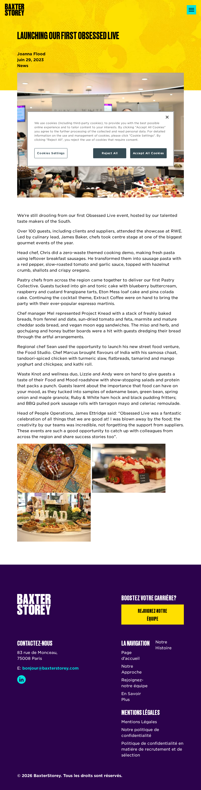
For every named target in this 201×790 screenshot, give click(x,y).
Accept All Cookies (148, 153)
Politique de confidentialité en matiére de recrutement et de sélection (152, 749)
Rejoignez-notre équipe (152, 614)
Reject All (110, 153)
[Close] (167, 117)
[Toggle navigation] (191, 9)
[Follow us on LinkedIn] (21, 679)
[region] (100, 139)
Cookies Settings (50, 153)
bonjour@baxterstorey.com (50, 668)
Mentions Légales (139, 722)
